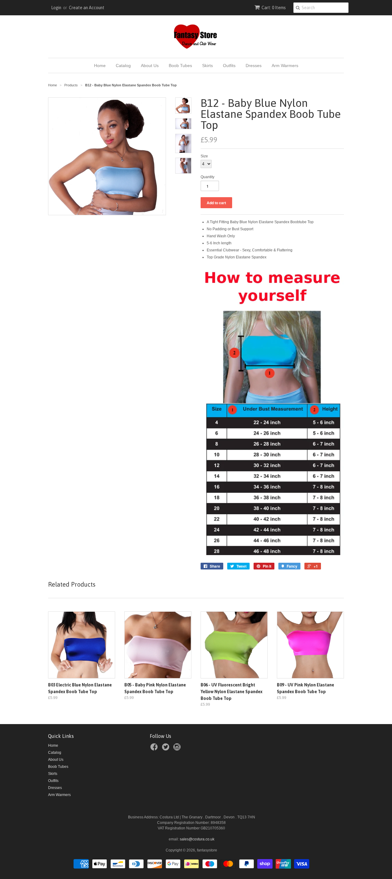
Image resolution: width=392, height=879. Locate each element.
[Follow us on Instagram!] (178, 748)
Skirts (207, 65)
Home (100, 65)
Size (204, 156)
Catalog (123, 65)
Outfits (229, 65)
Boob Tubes (180, 65)
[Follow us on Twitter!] (166, 748)
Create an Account (86, 7)
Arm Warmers (285, 65)
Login (56, 7)
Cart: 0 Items (274, 7)
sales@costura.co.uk (197, 839)
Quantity (207, 177)
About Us (150, 65)
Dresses (254, 65)
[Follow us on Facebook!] (155, 748)
